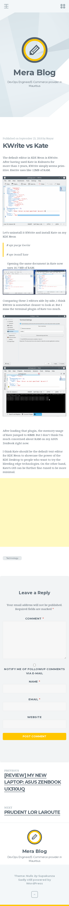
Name (34, 681)
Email (34, 699)
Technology (12, 558)
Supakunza (46, 876)
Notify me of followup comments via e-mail (34, 671)
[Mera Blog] (34, 50)
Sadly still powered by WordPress (34, 881)
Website (34, 717)
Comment (34, 618)
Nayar (50, 138)
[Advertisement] (34, 512)
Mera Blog (34, 72)
